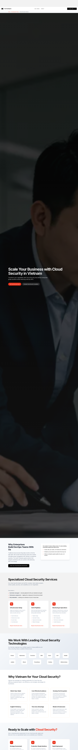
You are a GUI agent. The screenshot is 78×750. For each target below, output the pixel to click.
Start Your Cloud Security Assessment (18, 565)
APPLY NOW (71, 8)
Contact (42, 8)
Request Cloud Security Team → (16, 625)
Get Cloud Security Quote (15, 284)
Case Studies (36, 8)
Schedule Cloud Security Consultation (31, 284)
